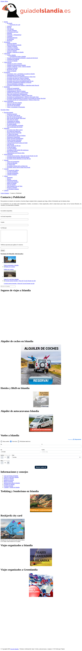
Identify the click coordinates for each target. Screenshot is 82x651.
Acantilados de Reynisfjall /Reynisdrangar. (18, 150)
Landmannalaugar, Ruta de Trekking (16, 91)
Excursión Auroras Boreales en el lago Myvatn (19, 158)
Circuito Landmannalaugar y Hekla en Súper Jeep (19, 95)
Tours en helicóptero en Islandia (15, 84)
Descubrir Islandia (8, 112)
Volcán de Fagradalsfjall (13, 88)
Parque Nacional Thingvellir (14, 132)
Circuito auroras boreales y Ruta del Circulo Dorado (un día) (22, 155)
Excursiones (7, 72)
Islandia (6, 21)
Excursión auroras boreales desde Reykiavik (18, 157)
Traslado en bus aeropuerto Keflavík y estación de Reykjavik (22, 58)
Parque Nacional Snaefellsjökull (15, 138)
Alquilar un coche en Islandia (14, 63)
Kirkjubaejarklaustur (12, 37)
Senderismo (7, 86)
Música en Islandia (11, 183)
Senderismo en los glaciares (14, 89)
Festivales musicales (12, 180)
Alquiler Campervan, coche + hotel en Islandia (19, 66)
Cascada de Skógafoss (12, 173)
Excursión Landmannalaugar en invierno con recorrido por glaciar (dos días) (26, 98)
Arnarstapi (9, 36)
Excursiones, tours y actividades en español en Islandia (21, 73)
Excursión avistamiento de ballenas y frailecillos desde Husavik (23, 85)
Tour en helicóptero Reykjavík (14, 127)
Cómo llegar (7, 53)
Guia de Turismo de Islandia (11, 475)
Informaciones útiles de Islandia (12, 483)
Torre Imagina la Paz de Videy (14, 186)
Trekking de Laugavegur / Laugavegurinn (17, 92)
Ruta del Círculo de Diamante (14, 116)
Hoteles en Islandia (12, 43)
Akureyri (9, 26)
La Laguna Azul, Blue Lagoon (15, 129)
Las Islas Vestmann (12, 30)
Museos (9, 179)
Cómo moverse (8, 62)
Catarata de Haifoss (12, 174)
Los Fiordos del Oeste (12, 32)
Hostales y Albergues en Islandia (15, 52)
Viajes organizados (8, 101)
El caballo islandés (11, 124)
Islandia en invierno (12, 114)
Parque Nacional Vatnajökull (14, 140)
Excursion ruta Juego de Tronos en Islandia (18, 78)
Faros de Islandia (11, 184)
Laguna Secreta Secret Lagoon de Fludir (17, 142)
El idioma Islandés (8, 486)
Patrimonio (10, 177)
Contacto (6, 190)
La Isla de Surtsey (11, 147)
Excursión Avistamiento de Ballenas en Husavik (19, 82)
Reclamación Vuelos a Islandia (18, 56)
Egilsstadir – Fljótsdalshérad (14, 34)
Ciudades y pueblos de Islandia (12, 487)
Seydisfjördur (10, 39)
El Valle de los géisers (12, 134)
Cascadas (6, 168)
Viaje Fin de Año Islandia (13, 105)
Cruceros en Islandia (12, 60)
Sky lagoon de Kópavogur (13, 131)
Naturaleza (6, 128)
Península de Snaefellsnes (13, 137)
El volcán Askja (11, 164)
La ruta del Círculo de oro (13, 115)
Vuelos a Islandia (11, 55)
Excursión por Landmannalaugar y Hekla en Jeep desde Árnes (23, 97)
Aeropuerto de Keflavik (13, 59)
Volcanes (6, 160)
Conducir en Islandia (12, 68)
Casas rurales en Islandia (13, 49)
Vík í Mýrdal (10, 29)
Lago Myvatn (10, 144)
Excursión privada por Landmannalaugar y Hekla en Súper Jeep (23, 99)
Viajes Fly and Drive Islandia (14, 102)
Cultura (6, 176)
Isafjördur (9, 33)
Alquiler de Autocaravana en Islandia (16, 65)
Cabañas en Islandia (12, 46)
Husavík (9, 27)
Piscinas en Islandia (12, 187)
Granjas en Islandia (12, 50)
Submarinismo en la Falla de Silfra (15, 75)
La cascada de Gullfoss (13, 170)
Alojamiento (7, 42)
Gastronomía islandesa (12, 181)
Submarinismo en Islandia (13, 122)
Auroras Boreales (8, 154)
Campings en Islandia (12, 47)
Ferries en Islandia (11, 71)
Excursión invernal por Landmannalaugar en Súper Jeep (21, 76)
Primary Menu (4, 1)
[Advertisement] (7, 623)
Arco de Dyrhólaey (12, 148)
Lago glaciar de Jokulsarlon (14, 141)
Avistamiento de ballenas (13, 121)
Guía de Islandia (5, 193)
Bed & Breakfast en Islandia (14, 45)
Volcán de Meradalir (12, 163)
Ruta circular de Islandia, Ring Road (16, 118)
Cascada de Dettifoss (12, 171)
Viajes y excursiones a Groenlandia (16, 107)
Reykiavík (9, 23)
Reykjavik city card (15, 24)
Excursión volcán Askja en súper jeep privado (18, 79)
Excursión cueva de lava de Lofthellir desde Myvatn (20, 81)
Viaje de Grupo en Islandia (14, 104)
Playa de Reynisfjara (12, 151)
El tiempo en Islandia (9, 484)
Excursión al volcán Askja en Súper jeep (17, 166)
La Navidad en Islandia (13, 189)
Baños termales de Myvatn (13, 145)
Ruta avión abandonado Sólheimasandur (17, 94)
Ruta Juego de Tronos (12, 119)
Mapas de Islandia (8, 481)
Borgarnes (9, 40)
